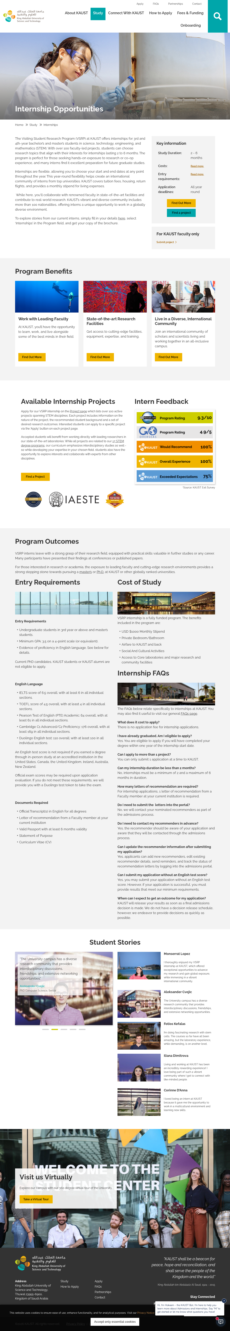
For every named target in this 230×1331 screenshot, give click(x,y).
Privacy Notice (145, 1312)
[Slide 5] (82, 1029)
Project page (78, 411)
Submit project (165, 242)
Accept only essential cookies (115, 1321)
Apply (140, 3)
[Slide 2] (54, 1029)
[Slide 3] (64, 1029)
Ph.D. (100, 572)
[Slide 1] (45, 1029)
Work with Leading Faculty (43, 319)
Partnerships (175, 3)
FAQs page (189, 713)
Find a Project (35, 476)
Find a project (181, 212)
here (121, 218)
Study (98, 13)
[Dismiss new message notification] (224, 1300)
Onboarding (191, 25)
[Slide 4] (73, 1029)
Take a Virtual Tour (36, 1199)
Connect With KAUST (126, 13)
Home (19, 125)
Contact (197, 3)
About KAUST (76, 13)
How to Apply (160, 13)
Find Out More (181, 203)
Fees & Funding (190, 13)
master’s (85, 572)
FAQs (156, 3)
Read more (197, 166)
